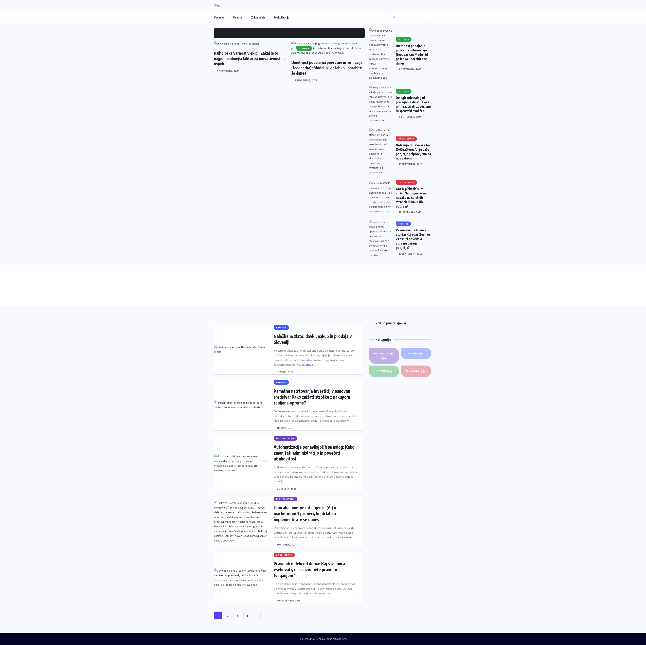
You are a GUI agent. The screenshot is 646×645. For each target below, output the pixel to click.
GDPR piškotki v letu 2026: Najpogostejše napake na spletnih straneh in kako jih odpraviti (411, 197)
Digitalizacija (281, 17)
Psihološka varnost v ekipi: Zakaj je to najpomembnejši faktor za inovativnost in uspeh (249, 58)
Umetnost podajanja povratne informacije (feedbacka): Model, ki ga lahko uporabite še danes (326, 67)
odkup (309, 365)
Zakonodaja (258, 17)
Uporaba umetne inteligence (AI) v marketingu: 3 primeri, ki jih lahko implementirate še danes (305, 513)
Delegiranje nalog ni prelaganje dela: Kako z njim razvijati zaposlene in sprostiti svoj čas (413, 104)
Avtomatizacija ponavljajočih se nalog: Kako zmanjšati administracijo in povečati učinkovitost (314, 452)
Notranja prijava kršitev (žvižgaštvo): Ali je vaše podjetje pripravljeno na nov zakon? (413, 151)
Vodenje (219, 17)
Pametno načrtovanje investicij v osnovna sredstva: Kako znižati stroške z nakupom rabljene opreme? (312, 397)
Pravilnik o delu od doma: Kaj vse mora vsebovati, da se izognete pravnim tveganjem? (309, 569)
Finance (237, 17)
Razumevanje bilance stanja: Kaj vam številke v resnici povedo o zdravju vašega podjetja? (413, 239)
